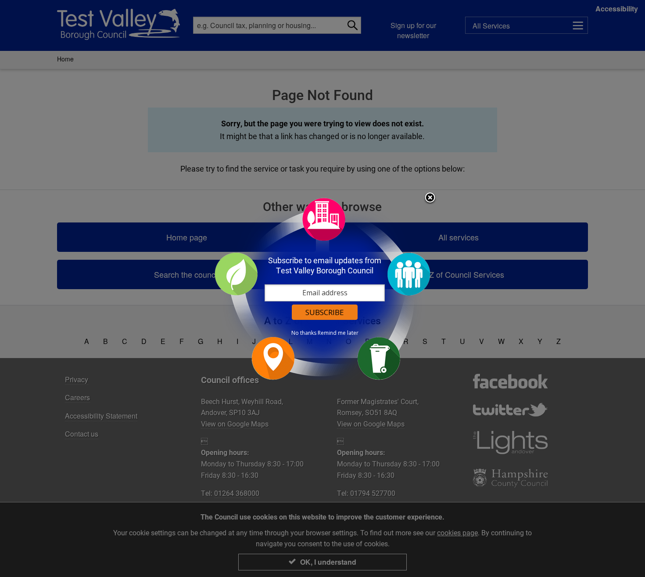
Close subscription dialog (430, 198)
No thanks (303, 333)
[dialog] (322, 288)
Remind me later (338, 333)
